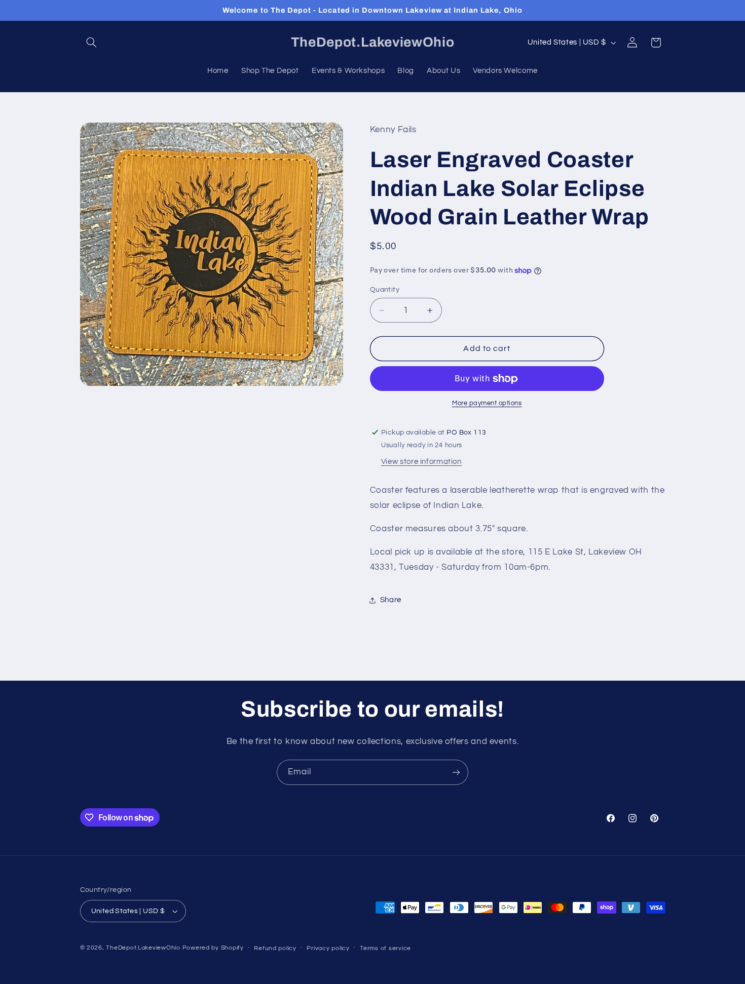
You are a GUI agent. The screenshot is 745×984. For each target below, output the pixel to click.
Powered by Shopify (213, 948)
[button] (91, 42)
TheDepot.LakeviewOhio (143, 948)
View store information (421, 462)
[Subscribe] (456, 772)
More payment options (487, 404)
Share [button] (390, 600)
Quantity (384, 289)
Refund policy (275, 948)
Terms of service (385, 948)
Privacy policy (328, 948)
